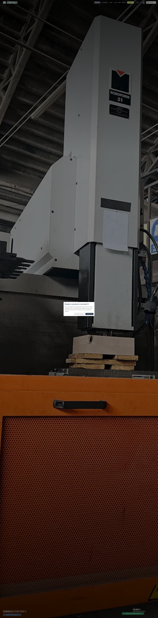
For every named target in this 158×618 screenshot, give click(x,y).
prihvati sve (89, 314)
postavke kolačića (79, 314)
